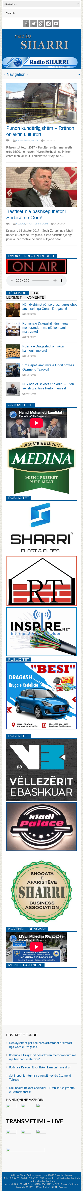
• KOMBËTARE (23, 140)
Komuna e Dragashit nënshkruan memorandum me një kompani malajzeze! (46, 328)
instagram (48, 23)
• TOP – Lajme (33, 224)
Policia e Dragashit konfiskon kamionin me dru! (40, 1067)
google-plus (41, 23)
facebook (26, 23)
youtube (56, 23)
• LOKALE (20, 224)
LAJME (45, 224)
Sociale (34, 140)
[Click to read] (41, 103)
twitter (33, 23)
